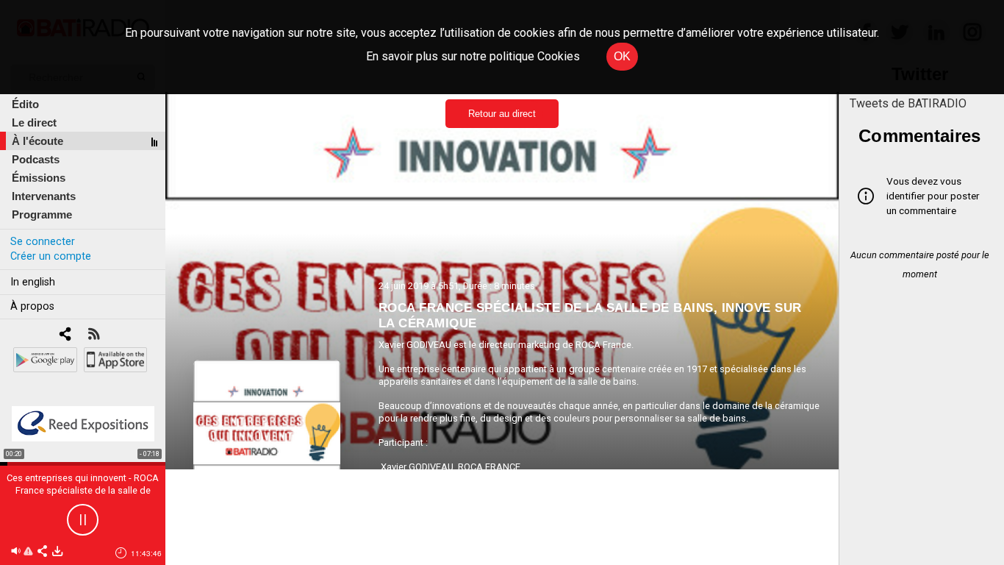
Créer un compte (50, 256)
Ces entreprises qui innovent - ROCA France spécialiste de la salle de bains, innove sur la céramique (83, 490)
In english (32, 282)
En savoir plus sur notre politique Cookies (473, 56)
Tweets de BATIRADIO (908, 103)
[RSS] (93, 335)
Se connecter (42, 241)
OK (622, 56)
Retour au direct (502, 113)
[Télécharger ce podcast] (57, 552)
